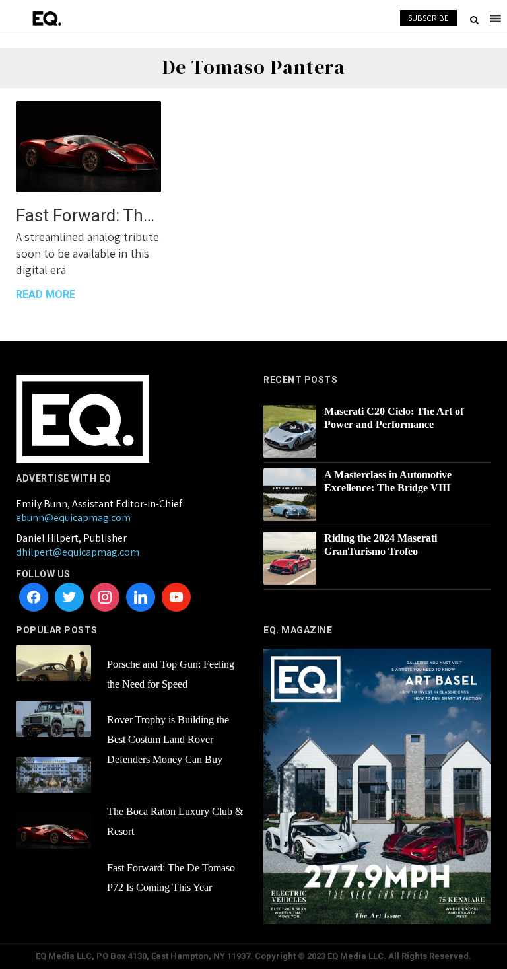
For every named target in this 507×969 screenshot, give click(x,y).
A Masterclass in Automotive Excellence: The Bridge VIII (388, 481)
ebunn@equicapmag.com (73, 517)
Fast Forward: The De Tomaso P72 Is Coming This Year (88, 215)
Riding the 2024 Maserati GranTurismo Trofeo (380, 544)
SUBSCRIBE (428, 18)
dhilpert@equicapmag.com (77, 552)
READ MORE (45, 294)
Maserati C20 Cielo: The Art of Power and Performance (393, 418)
